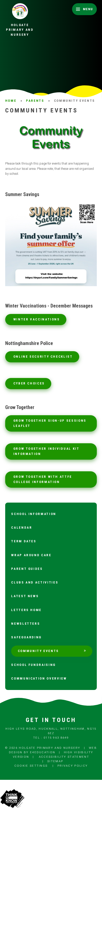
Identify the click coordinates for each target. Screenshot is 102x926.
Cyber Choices (29, 383)
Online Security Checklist (43, 356)
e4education (42, 752)
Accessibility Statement (64, 756)
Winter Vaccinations (36, 319)
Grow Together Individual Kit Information (46, 451)
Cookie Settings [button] (31, 765)
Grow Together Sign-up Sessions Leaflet (49, 423)
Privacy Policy (72, 765)
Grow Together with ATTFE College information (42, 479)
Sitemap (55, 761)
